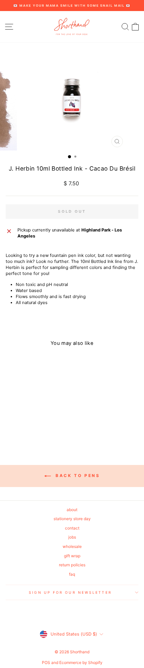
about (72, 509)
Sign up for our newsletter (70, 592)
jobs (72, 537)
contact (72, 528)
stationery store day (72, 518)
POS (46, 662)
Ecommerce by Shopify (80, 662)
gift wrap (72, 555)
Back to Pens (77, 475)
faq (72, 574)
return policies (72, 564)
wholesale (72, 546)
